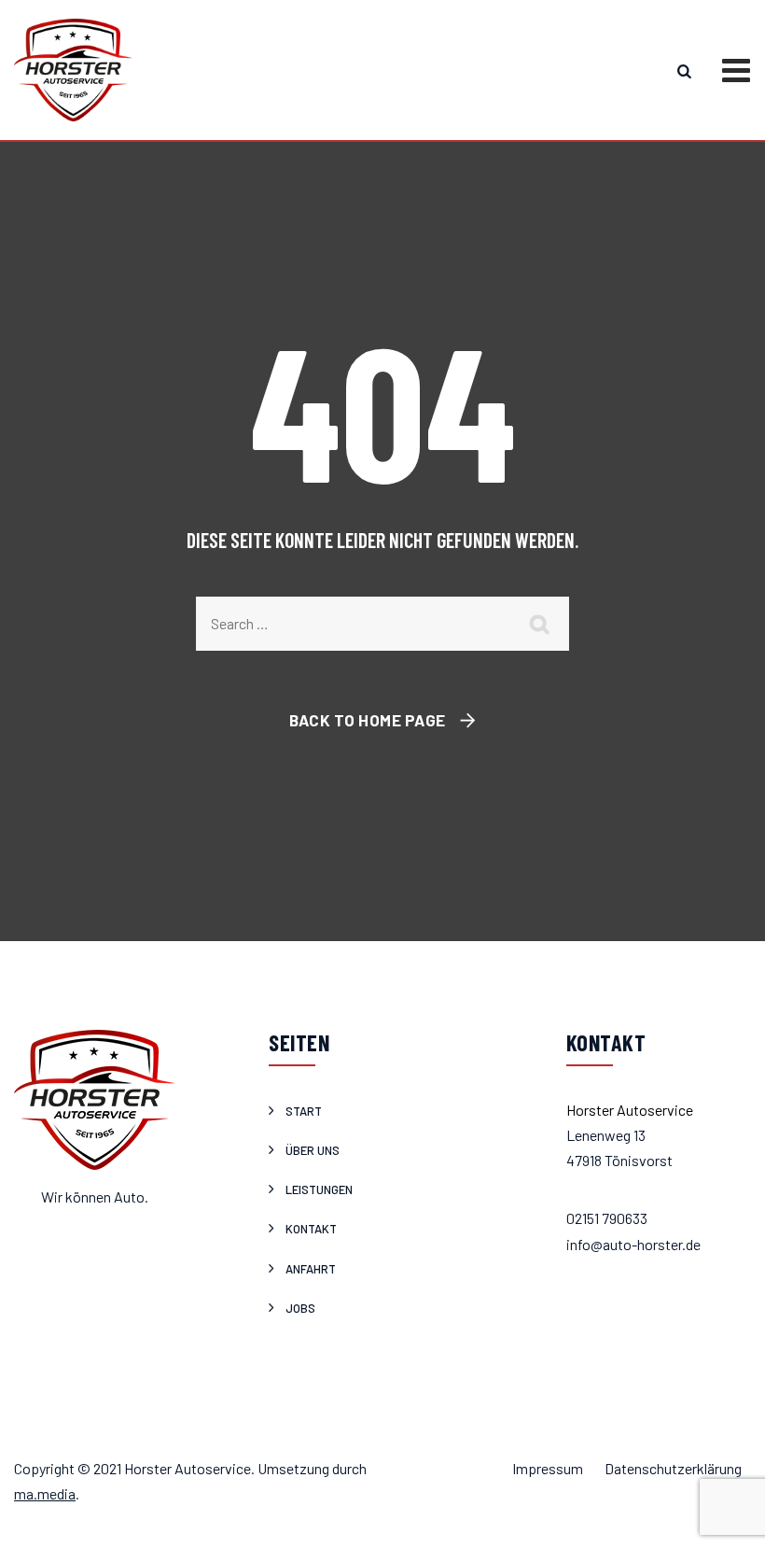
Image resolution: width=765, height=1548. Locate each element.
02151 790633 (606, 1218)
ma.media (45, 1493)
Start (303, 1111)
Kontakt (311, 1228)
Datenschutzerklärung (673, 1468)
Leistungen (319, 1189)
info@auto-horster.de (633, 1244)
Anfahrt (310, 1268)
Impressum (547, 1468)
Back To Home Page (367, 720)
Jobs (300, 1308)
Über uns (312, 1150)
